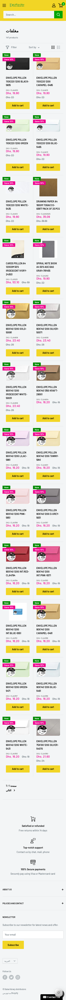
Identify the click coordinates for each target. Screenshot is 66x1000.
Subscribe (13, 944)
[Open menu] (4, 5)
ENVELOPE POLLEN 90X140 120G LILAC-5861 (16, 456)
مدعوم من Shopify (10, 993)
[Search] (58, 14)
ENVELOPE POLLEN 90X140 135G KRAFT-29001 (47, 391)
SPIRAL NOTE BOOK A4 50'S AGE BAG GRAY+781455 (46, 267)
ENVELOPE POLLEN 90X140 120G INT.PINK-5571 (46, 572)
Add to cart (18, 105)
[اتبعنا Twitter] (11, 977)
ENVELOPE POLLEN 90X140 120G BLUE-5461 (46, 687)
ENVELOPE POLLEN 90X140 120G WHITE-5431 (17, 745)
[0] (61, 5)
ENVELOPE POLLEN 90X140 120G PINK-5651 (16, 514)
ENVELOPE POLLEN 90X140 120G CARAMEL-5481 (46, 629)
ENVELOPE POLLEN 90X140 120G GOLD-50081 (16, 329)
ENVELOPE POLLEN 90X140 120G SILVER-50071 (47, 329)
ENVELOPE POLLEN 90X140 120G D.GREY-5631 (47, 514)
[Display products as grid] (52, 47)
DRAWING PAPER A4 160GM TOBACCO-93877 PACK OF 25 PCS (48, 205)
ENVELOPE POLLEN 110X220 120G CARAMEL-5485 (46, 81)
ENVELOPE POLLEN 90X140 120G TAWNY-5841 (47, 456)
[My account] (54, 5)
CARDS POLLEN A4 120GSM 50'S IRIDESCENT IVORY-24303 (16, 269)
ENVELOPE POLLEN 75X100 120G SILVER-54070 (47, 745)
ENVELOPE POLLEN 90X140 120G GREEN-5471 (17, 687)
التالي (8, 790)
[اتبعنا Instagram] (17, 977)
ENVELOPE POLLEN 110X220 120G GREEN (17, 141)
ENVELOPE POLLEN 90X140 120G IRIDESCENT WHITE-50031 (16, 392)
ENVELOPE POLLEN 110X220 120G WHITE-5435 (17, 205)
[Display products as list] (58, 47)
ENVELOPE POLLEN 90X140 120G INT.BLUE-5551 (16, 629)
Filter (14, 47)
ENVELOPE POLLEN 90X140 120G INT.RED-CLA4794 (17, 572)
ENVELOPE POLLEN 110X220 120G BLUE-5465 (47, 143)
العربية (7, 961)
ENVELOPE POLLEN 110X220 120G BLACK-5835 (17, 81)
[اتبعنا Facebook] (5, 977)
